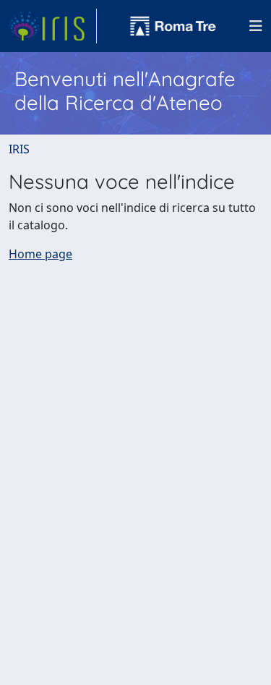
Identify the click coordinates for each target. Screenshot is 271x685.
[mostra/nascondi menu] (255, 26)
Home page (40, 254)
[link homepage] (53, 26)
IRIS (19, 149)
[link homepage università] (173, 26)
